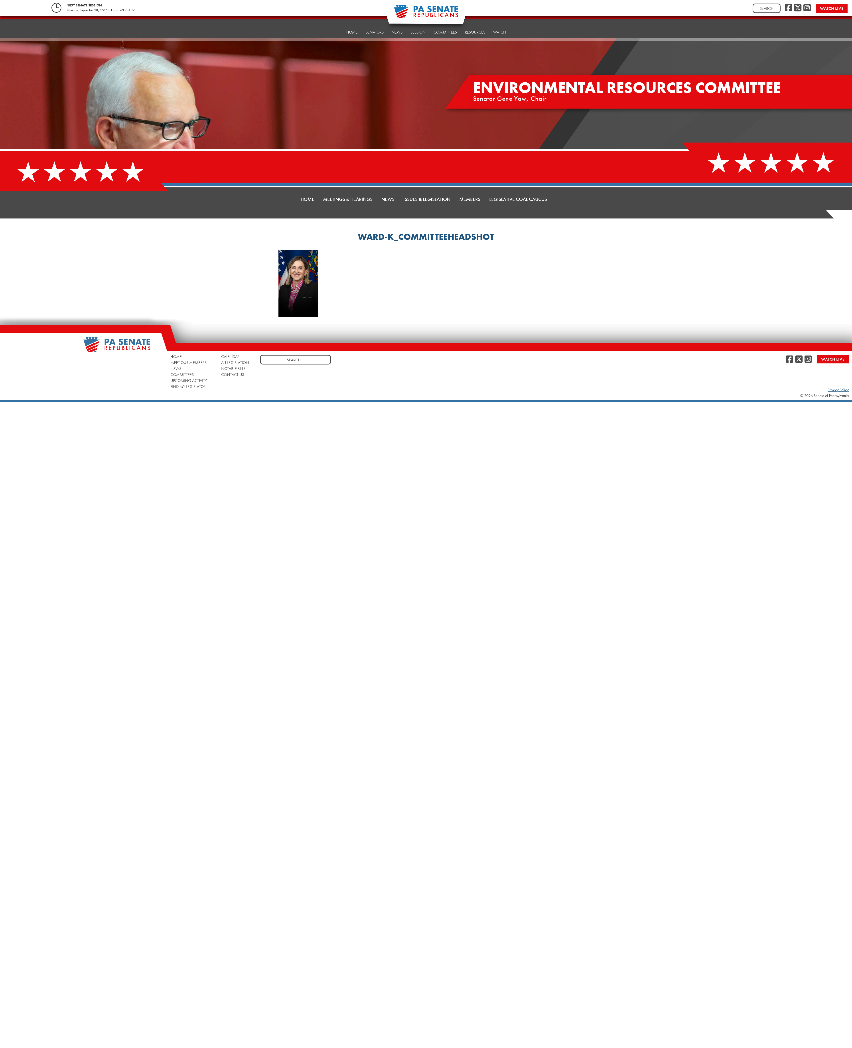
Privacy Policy (838, 389)
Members (469, 199)
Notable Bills (233, 368)
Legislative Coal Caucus (518, 199)
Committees (445, 32)
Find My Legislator (188, 386)
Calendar (230, 356)
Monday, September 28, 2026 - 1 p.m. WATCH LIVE (101, 10)
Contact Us (232, 374)
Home (352, 32)
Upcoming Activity (188, 380)
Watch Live (832, 8)
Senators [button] (375, 32)
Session (418, 32)
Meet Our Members (188, 362)
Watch (499, 32)
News (397, 32)
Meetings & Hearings (348, 199)
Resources (475, 32)
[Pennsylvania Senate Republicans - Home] (426, 14)
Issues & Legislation (426, 199)
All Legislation (235, 362)
